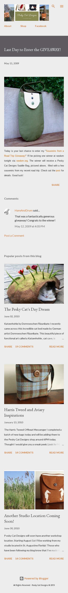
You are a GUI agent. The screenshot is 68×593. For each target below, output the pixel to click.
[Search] (53, 6)
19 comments (24, 346)
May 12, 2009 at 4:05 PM (30, 226)
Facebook (40, 25)
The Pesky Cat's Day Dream (27, 309)
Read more (56, 346)
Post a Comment (14, 235)
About (8, 25)
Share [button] (56, 184)
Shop (23, 25)
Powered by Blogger (36, 578)
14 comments (24, 452)
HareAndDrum (23, 210)
